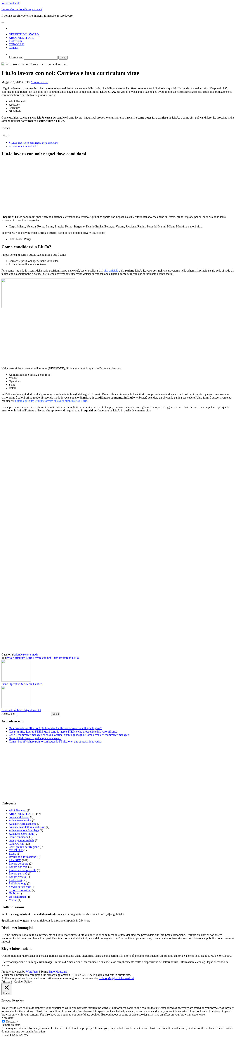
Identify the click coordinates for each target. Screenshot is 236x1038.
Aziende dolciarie (19, 817)
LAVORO (15, 860)
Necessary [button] (7, 1017)
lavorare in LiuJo (69, 657)
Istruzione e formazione (22, 856)
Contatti (13, 47)
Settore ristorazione (20, 890)
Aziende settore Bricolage (24, 830)
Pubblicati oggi (17, 883)
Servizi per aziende (20, 886)
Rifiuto (103, 978)
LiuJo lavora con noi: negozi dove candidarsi (34, 142)
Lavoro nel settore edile (22, 870)
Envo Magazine (57, 971)
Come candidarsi (18, 837)
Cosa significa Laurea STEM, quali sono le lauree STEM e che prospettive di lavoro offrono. (63, 731)
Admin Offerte (39, 82)
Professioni (15, 41)
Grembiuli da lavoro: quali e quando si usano (35, 738)
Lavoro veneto (17, 876)
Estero (12, 853)
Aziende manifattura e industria (27, 827)
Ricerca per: (16, 57)
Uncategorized (17, 896)
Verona (13, 900)
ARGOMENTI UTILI (22, 37)
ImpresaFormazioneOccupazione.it (21, 9)
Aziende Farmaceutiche (22, 823)
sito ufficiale (111, 270)
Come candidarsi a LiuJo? (24, 146)
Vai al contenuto (10, 3)
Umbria (13, 893)
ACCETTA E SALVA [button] (14, 1034)
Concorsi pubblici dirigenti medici (21, 710)
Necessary (12, 1021)
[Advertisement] (32, 186)
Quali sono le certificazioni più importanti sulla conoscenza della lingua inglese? (55, 728)
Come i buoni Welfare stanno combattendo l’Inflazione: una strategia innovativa (55, 741)
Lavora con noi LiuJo (45, 657)
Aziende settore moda (25, 654)
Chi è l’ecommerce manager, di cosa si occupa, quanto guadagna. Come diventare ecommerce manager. (69, 734)
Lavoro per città (18, 873)
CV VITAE (16, 850)
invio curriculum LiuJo (19, 657)
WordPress (32, 971)
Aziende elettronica (20, 820)
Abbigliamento (17, 810)
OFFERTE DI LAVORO (24, 34)
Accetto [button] (93, 978)
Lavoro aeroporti (18, 863)
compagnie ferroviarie (21, 840)
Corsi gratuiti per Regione (24, 847)
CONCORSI (16, 44)
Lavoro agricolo (18, 866)
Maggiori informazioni (120, 978)
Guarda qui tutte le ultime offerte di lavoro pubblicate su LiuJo (51, 400)
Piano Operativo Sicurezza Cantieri (21, 684)
